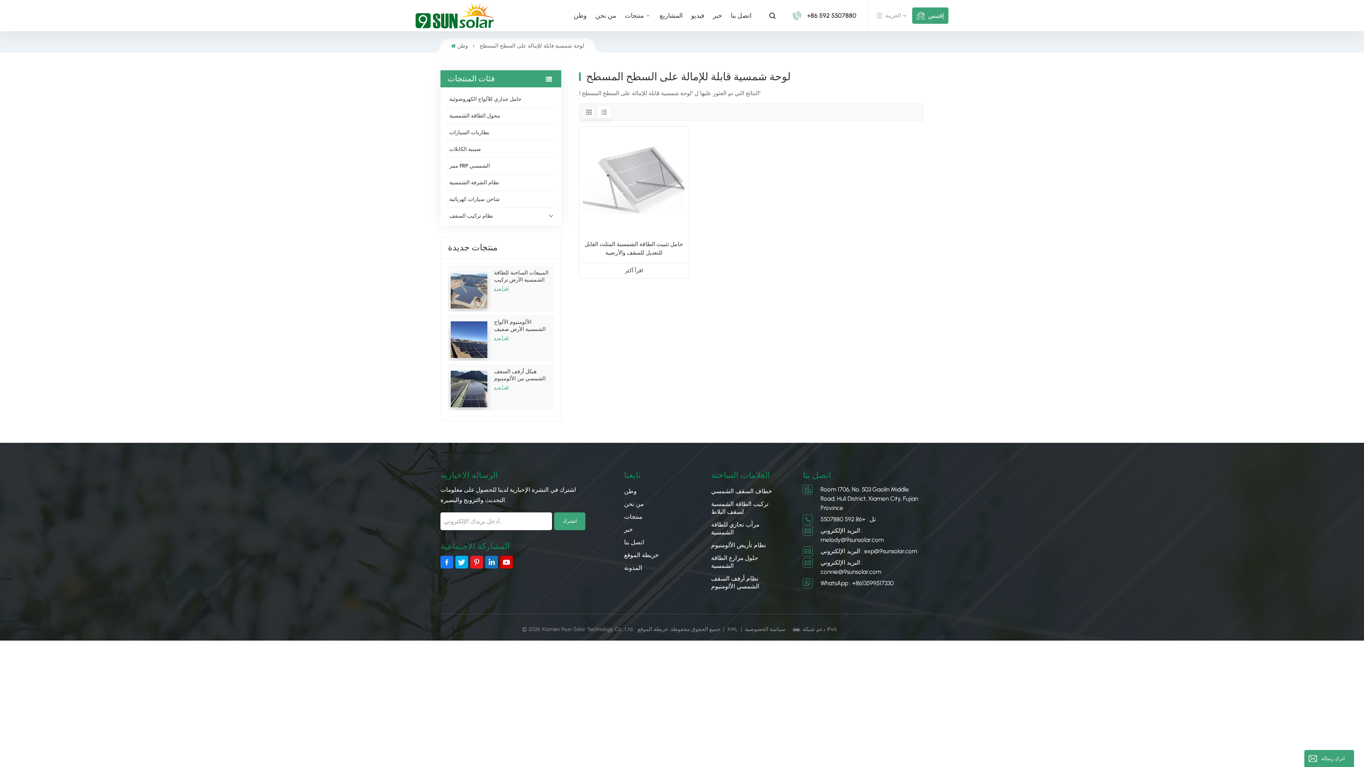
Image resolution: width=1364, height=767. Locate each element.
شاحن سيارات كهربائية (474, 199)
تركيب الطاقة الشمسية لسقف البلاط (740, 507)
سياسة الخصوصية (765, 629)
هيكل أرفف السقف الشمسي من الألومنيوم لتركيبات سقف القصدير (520, 375)
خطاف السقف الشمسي (741, 491)
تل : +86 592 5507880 (848, 519)
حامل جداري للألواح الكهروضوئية (485, 99)
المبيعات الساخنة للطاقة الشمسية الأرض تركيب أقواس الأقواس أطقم (521, 276)
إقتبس (936, 15)
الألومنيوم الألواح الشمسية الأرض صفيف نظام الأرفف (520, 326)
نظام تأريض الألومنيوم (738, 545)
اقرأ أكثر (634, 270)
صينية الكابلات (465, 149)
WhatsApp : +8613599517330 (857, 583)
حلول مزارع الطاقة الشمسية (734, 561)
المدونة (633, 567)
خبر (717, 16)
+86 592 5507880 (831, 16)
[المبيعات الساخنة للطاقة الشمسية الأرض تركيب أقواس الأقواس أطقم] (469, 290)
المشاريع (671, 16)
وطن (580, 16)
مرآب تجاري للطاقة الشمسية (735, 528)
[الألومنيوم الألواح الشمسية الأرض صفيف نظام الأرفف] (469, 340)
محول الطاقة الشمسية (474, 116)
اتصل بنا (741, 16)
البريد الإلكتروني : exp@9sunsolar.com (869, 551)
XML (732, 629)
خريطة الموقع (641, 555)
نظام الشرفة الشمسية (474, 182)
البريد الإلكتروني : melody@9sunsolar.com (852, 535)
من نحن (605, 16)
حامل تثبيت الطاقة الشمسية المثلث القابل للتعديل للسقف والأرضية (634, 248)
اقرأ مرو (501, 288)
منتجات (635, 16)
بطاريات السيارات (469, 132)
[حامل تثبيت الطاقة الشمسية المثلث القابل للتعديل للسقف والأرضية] (634, 181)
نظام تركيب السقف (471, 216)
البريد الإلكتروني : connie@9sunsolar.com (851, 567)
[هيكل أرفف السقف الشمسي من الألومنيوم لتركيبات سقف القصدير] (469, 389)
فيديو (697, 16)
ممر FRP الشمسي (469, 166)
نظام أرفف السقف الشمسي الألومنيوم (735, 582)
